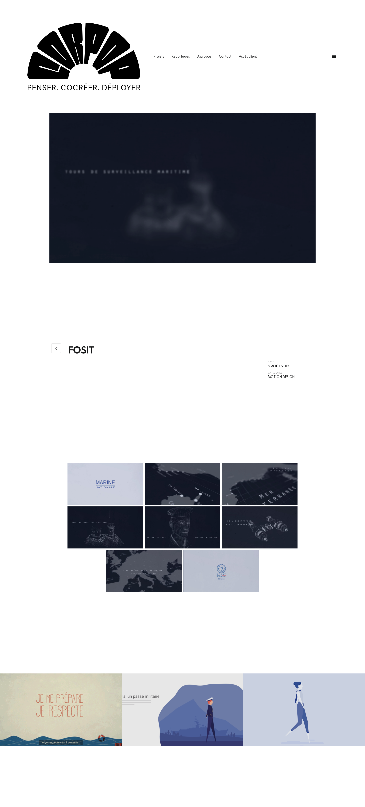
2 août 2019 (278, 366)
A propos (204, 56)
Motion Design (281, 377)
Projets (159, 56)
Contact (225, 56)
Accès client (248, 56)
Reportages (181, 56)
